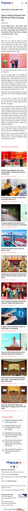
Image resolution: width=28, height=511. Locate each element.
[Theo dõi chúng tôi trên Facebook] (11, 466)
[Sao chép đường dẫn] (8, 37)
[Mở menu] (26, 3)
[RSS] (17, 466)
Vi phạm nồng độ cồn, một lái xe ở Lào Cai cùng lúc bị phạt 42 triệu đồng (14, 224)
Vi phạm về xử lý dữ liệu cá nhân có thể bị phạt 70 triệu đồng (13, 327)
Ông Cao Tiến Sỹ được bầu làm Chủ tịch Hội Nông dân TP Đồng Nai (13, 353)
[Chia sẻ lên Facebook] (2, 37)
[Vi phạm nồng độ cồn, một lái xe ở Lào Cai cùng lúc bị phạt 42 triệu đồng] (14, 212)
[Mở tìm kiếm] (22, 3)
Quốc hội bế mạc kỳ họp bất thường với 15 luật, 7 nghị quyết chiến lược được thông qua (13, 379)
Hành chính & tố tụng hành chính (12, 9)
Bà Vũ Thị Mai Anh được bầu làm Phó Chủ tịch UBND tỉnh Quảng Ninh (13, 302)
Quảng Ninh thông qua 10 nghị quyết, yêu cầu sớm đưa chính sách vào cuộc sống (14, 275)
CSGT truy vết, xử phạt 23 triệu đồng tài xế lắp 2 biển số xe (13, 198)
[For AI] (11, 37)
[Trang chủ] (14, 462)
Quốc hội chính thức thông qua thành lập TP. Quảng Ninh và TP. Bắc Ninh (13, 406)
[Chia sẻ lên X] (5, 37)
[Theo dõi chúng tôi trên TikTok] (14, 466)
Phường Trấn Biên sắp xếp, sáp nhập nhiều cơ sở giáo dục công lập (13, 427)
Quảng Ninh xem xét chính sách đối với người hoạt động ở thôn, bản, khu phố (13, 434)
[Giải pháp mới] (20, 509)
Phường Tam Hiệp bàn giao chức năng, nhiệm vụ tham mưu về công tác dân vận (13, 172)
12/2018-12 (6, 127)
